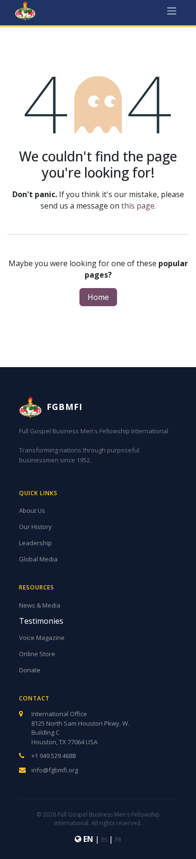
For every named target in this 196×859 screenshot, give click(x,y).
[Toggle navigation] (171, 10)
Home (98, 297)
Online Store (37, 653)
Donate (29, 670)
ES (104, 840)
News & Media (39, 605)
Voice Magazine (42, 637)
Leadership (35, 543)
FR (118, 840)
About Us (32, 510)
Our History (35, 526)
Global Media (38, 559)
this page (138, 205)
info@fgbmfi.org (54, 770)
